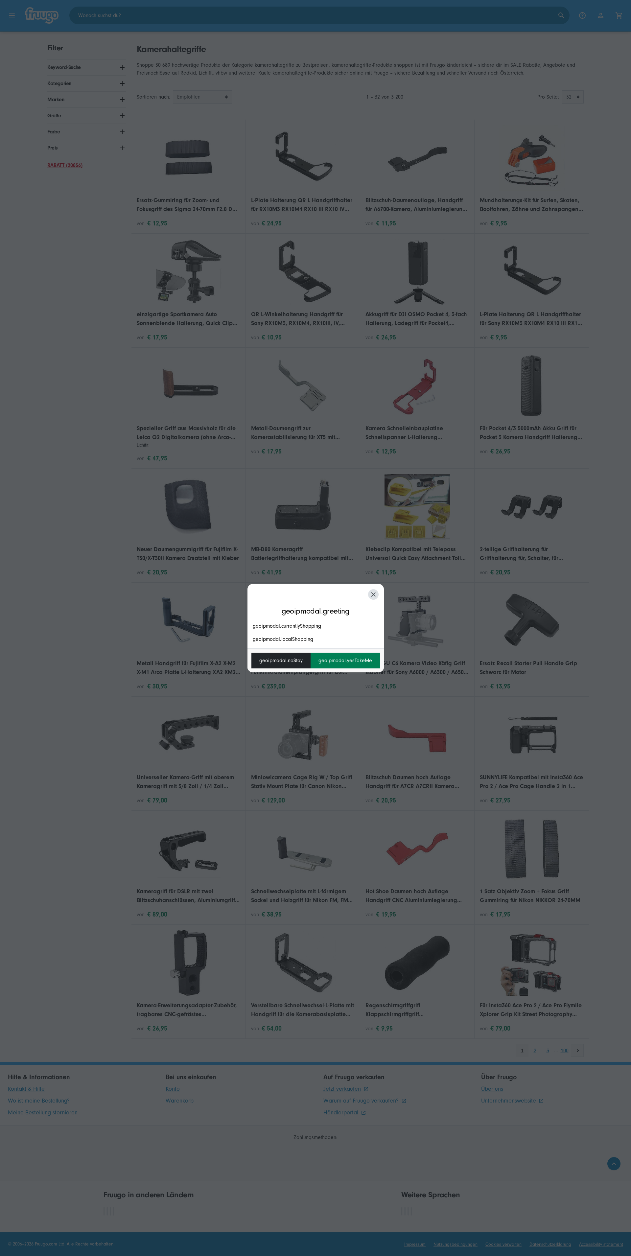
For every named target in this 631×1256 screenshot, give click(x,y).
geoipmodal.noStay (281, 660)
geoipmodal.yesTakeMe (345, 660)
